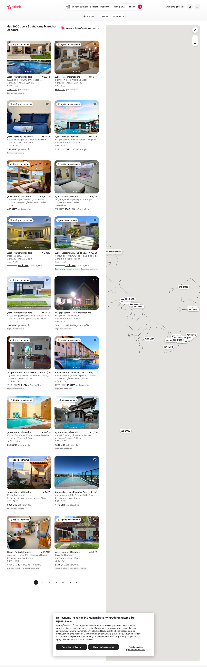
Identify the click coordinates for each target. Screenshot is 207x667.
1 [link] (35, 582)
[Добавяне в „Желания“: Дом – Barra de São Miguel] (47, 104)
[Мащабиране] (195, 38)
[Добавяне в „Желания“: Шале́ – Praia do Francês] (47, 519)
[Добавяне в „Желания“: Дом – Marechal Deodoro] (47, 44)
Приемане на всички (71, 647)
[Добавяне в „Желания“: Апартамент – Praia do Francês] (47, 340)
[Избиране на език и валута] (190, 7)
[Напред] (76, 582)
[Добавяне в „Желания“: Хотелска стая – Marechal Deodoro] (95, 459)
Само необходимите (103, 647)
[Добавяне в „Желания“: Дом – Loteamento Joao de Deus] (95, 220)
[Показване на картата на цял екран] (195, 30)
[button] (12, 89)
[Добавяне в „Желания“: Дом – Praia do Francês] (95, 104)
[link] (29, 582)
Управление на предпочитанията (135, 648)
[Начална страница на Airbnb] (14, 6)
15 (70, 582)
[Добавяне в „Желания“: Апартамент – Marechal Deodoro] (95, 340)
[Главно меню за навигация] (197, 7)
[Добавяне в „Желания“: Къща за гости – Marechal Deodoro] (95, 280)
